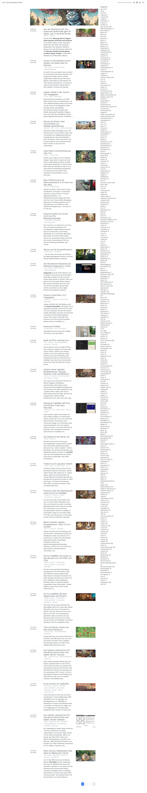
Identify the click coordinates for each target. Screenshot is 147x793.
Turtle (67, 465)
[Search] (143, 2)
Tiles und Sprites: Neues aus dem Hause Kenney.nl (56, 628)
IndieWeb (46, 411)
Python (46, 96)
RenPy (45, 656)
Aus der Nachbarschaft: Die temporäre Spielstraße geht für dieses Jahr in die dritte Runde (57, 31)
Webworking (57, 220)
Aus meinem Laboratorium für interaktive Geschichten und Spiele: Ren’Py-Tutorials (57, 652)
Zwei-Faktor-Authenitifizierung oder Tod (57, 152)
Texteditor (55, 299)
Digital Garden (48, 378)
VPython (57, 465)
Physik (62, 465)
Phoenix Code (47, 299)
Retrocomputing (61, 723)
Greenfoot (47, 128)
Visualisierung (58, 96)
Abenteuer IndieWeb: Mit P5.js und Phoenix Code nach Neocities (57, 405)
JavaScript (51, 342)
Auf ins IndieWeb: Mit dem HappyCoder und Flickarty (55, 595)
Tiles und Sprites (48, 631)
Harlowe (50, 67)
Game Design (47, 658)
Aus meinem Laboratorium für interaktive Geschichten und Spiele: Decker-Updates (57, 717)
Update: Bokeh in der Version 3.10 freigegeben (56, 93)
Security (46, 155)
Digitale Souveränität (49, 222)
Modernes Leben (48, 251)
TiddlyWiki (55, 378)
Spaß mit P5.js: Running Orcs (56, 340)
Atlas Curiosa (47, 755)
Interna (46, 438)
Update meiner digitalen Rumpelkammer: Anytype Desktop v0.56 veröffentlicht (56, 371)
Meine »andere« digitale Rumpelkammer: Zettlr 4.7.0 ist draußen (57, 524)
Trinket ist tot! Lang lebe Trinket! (58, 464)
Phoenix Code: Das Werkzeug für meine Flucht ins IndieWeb (58, 492)
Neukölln (52, 35)
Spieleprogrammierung (50, 69)
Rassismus (47, 757)
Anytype (46, 376)
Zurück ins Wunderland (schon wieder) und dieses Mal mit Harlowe (57, 63)
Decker (46, 721)
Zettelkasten (53, 376)
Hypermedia (47, 725)
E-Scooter (47, 186)
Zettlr (46, 528)
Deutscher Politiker (52, 326)
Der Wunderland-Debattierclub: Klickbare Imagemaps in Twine (57, 265)
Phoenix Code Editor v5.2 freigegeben (55, 296)
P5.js (45, 342)
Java (52, 128)
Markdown (60, 528)
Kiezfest (46, 35)
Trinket (51, 465)
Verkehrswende (55, 186)
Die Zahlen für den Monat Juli (57, 437)
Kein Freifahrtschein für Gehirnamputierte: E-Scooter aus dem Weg (58, 182)
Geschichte (65, 755)
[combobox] (143, 2)
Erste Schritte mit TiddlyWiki (56, 684)
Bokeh (51, 96)
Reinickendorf (56, 755)
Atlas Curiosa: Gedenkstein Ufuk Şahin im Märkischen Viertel (58, 752)
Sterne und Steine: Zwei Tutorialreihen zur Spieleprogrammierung (54, 123)
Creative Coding (60, 409)
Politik (55, 328)
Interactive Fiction (59, 67)
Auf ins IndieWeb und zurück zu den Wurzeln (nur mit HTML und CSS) (58, 558)
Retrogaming (47, 633)
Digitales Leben (54, 155)
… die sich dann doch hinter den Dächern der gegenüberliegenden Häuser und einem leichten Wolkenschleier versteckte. (58, 256)
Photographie (57, 251)
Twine (45, 67)
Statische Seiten (48, 220)
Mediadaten (52, 438)
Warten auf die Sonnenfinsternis (58, 249)
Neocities (54, 344)
